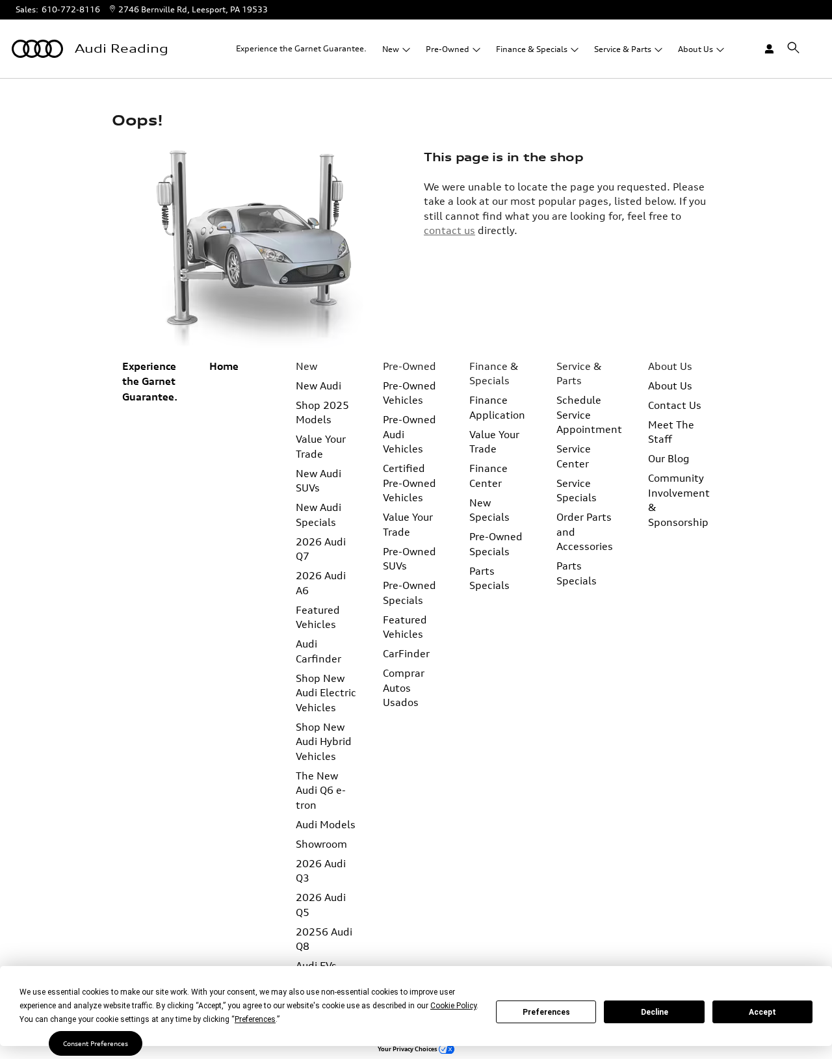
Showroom (321, 844)
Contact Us (674, 405)
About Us (670, 385)
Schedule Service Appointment (589, 414)
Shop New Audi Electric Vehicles (326, 692)
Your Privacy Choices (408, 1048)
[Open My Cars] (764, 49)
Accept (762, 1012)
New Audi (318, 385)
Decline (654, 1012)
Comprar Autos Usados (403, 687)
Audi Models (326, 824)
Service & (622, 49)
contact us (449, 230)
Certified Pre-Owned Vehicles (409, 482)
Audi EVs (316, 965)
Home (224, 366)
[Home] (37, 48)
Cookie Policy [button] (453, 1005)
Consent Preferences (95, 1043)
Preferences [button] (255, 1019)
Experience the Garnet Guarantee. (301, 48)
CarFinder (406, 653)
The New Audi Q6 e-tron (321, 790)
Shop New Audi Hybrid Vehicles (324, 741)
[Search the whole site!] (793, 47)
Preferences (546, 1012)
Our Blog (669, 458)
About (695, 49)
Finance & (531, 49)
